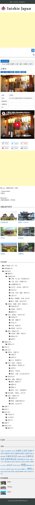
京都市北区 (29, 453)
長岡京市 (29, 471)
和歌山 (6, 342)
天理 (12, 368)
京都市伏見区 (19, 453)
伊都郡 (27, 459)
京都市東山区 (11, 459)
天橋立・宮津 (15, 309)
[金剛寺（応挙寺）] (26, 215)
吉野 (12, 357)
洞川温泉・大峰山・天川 (15, 393)
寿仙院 (3, 254)
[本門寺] (9, 231)
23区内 (10, 414)
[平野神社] (3, 488)
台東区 (27, 462)
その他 (10, 417)
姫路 (5, 406)
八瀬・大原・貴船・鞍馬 (19, 293)
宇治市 (15, 465)
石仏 (26, 469)
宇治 (12, 323)
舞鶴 (12, 312)
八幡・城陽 (14, 320)
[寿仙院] (9, 247)
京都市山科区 (21, 456)
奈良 (5, 350)
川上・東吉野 (15, 360)
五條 (12, 354)
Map (11, 2)
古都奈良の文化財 (20, 461)
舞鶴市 (22, 471)
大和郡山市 (4, 465)
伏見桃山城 (4, 222)
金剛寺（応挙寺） (24, 222)
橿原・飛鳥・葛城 (13, 379)
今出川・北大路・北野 (18, 287)
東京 (5, 412)
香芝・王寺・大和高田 (18, 390)
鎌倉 (9, 428)
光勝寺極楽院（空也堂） (8, 200)
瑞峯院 (9, 482)
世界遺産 (7, 268)
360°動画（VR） (9, 266)
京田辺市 (13, 451)
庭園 (27, 465)
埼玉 (5, 347)
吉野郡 (31, 462)
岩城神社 (21, 238)
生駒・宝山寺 (15, 404)
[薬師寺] (3, 493)
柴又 (5, 469)
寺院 (16, 188)
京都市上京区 (21, 450)
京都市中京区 (9, 188)
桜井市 (9, 469)
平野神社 (9, 487)
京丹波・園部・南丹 (17, 333)
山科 (12, 295)
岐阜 (5, 409)
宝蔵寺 (3, 193)
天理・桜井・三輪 (13, 363)
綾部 (12, 339)
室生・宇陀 (14, 371)
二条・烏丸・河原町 (21, 64)
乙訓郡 (5, 451)
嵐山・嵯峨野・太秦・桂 (19, 298)
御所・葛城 (14, 382)
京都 (8, 64)
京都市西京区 (21, 459)
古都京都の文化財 (9, 462)
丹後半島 (14, 306)
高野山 (10, 344)
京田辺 (13, 317)
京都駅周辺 (14, 284)
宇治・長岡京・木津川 (15, 315)
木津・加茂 (14, 325)
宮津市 (18, 465)
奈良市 (10, 376)
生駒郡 (23, 469)
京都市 (12, 64)
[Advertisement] (17, 30)
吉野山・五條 (12, 352)
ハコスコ (15, 2)
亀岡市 (9, 451)
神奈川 (6, 426)
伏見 (12, 290)
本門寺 (3, 238)
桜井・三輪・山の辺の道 (19, 374)
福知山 (13, 336)
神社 (29, 468)
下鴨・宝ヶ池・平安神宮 (19, 279)
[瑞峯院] (3, 483)
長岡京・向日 (15, 328)
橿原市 (12, 469)
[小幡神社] (26, 247)
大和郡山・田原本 (16, 365)
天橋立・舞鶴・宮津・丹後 (16, 304)
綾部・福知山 (12, 331)
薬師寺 (9, 492)
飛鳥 (12, 387)
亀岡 (9, 273)
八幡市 (31, 459)
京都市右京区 (11, 456)
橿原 (12, 384)
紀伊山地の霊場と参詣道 (12, 471)
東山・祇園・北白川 (17, 301)
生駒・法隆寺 (12, 396)
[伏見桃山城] (9, 215)
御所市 (31, 465)
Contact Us (22, 2)
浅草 (9, 420)
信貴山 (13, 398)
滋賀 (5, 423)
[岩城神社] (26, 231)
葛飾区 (25, 471)
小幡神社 (21, 254)
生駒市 (18, 469)
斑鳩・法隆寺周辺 (16, 401)
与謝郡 (2, 451)
